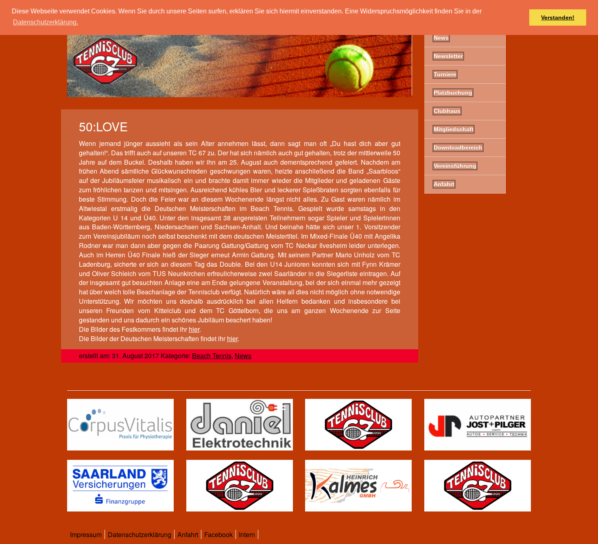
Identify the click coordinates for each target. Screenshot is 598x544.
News (243, 355)
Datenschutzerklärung (139, 534)
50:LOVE (103, 126)
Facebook (218, 534)
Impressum (86, 534)
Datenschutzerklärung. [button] (45, 22)
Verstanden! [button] (557, 17)
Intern (247, 534)
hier (194, 329)
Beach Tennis (211, 355)
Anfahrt (187, 534)
